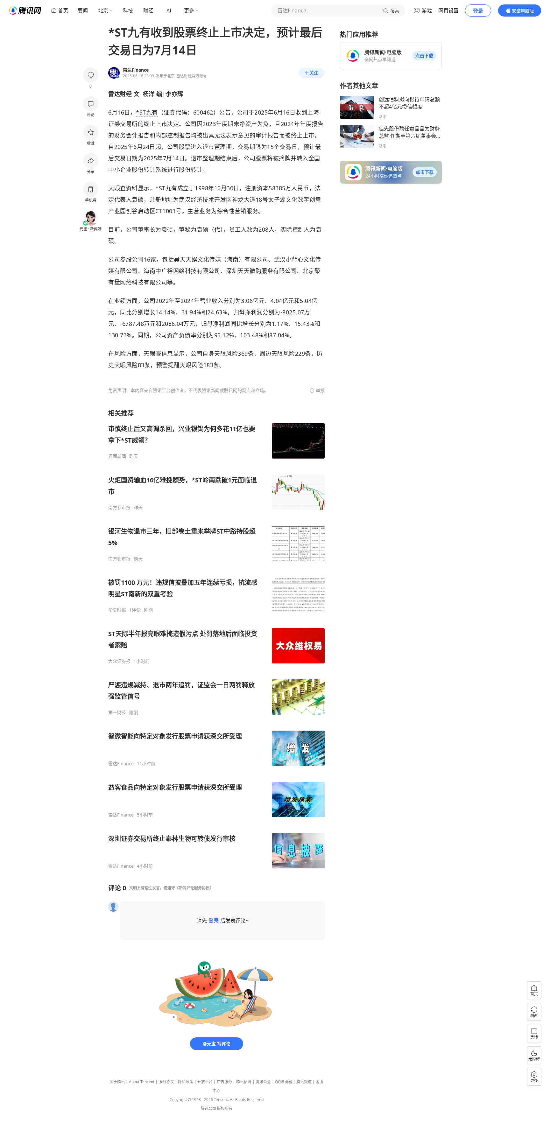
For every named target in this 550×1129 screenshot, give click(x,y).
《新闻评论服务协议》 (194, 888)
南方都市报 (119, 507)
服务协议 (166, 1081)
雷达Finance (121, 763)
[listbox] (216, 639)
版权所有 (224, 1108)
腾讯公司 (208, 1108)
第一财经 (117, 712)
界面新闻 (117, 456)
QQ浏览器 (283, 1081)
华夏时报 (117, 610)
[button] (424, 55)
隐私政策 (185, 1081)
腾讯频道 (304, 1081)
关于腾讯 (117, 1081)
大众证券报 (119, 661)
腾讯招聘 (243, 1081)
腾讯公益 (263, 1081)
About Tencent (141, 1081)
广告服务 (224, 1081)
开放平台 (205, 1081)
